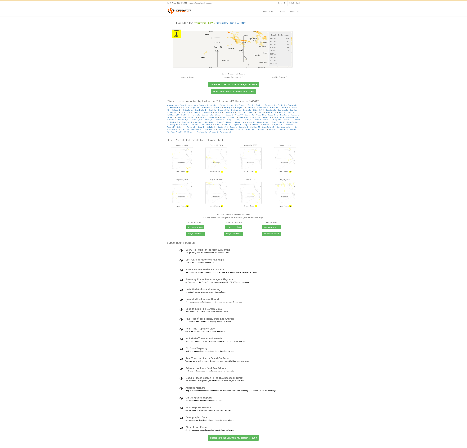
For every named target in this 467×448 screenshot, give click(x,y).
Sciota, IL (233, 127)
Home (280, 3)
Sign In (298, 3)
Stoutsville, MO (196, 129)
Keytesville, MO (292, 117)
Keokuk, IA (267, 117)
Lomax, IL (257, 120)
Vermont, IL (262, 129)
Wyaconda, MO (225, 132)
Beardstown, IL (270, 105)
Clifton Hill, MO (258, 110)
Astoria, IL (214, 105)
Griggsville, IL (273, 115)
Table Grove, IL (209, 129)
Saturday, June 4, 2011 (231, 23)
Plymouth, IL (278, 125)
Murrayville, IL (175, 125)
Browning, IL (228, 108)
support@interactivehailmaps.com (200, 3)
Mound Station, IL (263, 122)
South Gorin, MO (268, 127)
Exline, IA (260, 112)
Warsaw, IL (284, 129)
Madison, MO (175, 122)
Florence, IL (291, 112)
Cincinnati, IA (236, 110)
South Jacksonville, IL (284, 127)
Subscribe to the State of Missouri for (233, 91)
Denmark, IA (207, 112)
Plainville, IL (267, 125)
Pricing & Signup (269, 11)
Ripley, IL (201, 127)
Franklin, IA (185, 115)
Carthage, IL (175, 110)
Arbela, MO (193, 105)
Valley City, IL (251, 129)
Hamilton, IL (284, 115)
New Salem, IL (207, 125)
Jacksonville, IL (244, 117)
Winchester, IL (202, 132)
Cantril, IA (284, 108)
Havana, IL (295, 115)
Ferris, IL (282, 112)
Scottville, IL (243, 127)
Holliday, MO (181, 117)
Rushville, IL (211, 127)
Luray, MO (277, 120)
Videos (282, 11)
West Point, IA (176, 132)
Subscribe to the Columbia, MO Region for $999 (233, 438)
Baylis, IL (259, 105)
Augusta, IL (224, 105)
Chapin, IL (212, 110)
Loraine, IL (267, 120)
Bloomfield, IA (175, 108)
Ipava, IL (233, 117)
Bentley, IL (282, 105)
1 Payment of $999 (195, 227)
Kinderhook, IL (183, 120)
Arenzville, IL (203, 105)
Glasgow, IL (219, 115)
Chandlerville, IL (200, 110)
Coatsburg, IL (271, 110)
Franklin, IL (196, 115)
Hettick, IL (170, 117)
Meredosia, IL (210, 122)
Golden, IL (229, 115)
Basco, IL (242, 105)
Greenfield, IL (261, 115)
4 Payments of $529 (271, 234)
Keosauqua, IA (279, 117)
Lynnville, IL (287, 120)
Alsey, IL (183, 105)
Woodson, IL (213, 132)
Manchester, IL (187, 122)
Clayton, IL (247, 110)
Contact (291, 3)
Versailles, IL (273, 129)
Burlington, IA (240, 108)
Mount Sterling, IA (278, 122)
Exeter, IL (250, 112)
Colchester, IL (283, 110)
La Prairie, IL (219, 120)
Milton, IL (229, 122)
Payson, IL (237, 125)
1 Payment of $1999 (271, 227)
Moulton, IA (251, 122)
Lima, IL (238, 120)
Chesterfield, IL (223, 110)
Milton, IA (220, 122)
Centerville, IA (188, 110)
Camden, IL (251, 108)
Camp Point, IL (262, 108)
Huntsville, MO (212, 117)
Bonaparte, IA (207, 108)
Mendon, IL (199, 122)
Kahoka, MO (256, 117)
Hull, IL (202, 117)
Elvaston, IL (241, 112)
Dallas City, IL (186, 112)
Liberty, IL (229, 120)
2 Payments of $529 (195, 234)
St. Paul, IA (184, 129)
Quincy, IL (180, 127)
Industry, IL (224, 117)
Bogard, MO (195, 108)
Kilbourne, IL (171, 120)
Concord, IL (174, 112)
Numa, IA (218, 125)
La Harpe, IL (208, 120)
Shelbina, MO (255, 127)
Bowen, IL (217, 108)
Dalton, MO (197, 112)
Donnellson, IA (229, 112)
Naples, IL (186, 125)
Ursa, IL (241, 129)
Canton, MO (274, 108)
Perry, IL (246, 125)
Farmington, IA (271, 112)
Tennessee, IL (223, 129)
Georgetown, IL (207, 115)
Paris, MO (227, 125)
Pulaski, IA (171, 127)
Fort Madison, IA (173, 115)
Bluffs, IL (186, 108)
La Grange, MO (196, 120)
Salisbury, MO (223, 127)
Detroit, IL (218, 112)
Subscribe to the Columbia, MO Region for (233, 84)
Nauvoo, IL (196, 125)
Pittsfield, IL (256, 125)
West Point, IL (189, 132)
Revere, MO (191, 127)
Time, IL (233, 129)
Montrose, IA (239, 122)
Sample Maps (295, 11)
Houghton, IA (192, 117)
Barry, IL (234, 105)
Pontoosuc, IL (290, 125)
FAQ (285, 3)
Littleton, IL (248, 120)
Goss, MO (239, 115)
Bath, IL (251, 105)
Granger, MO (249, 115)
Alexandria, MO (172, 105)
